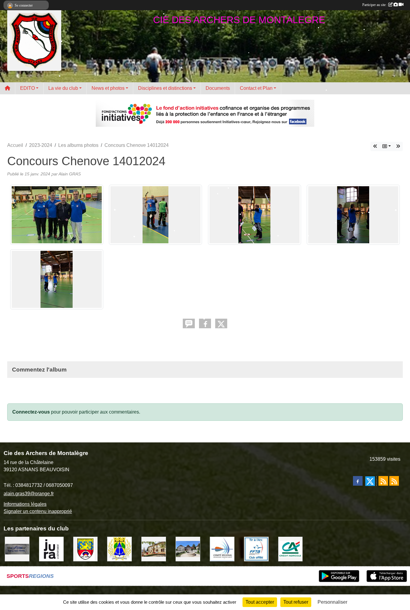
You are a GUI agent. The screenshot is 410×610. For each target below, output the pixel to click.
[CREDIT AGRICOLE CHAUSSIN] (290, 548)
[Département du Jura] (51, 548)
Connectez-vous (31, 411)
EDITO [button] (27, 88)
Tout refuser (295, 602)
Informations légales (25, 504)
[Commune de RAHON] (188, 548)
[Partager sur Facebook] (205, 323)
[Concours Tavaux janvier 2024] (375, 146)
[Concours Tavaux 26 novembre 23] (398, 146)
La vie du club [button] (63, 88)
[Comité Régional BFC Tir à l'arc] (222, 548)
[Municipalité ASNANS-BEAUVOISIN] (119, 548)
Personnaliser (332, 602)
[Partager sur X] (221, 323)
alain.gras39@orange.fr (29, 493)
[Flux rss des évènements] (394, 481)
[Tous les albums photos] (386, 146)
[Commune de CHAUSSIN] (153, 548)
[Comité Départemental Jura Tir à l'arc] (85, 548)
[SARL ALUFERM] (17, 548)
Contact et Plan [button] (256, 88)
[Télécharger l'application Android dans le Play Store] (339, 576)
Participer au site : (375, 5)
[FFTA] (256, 548)
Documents (218, 88)
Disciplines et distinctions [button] (165, 88)
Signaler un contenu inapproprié (38, 511)
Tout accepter (260, 602)
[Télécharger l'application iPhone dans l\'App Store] (386, 576)
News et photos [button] (108, 88)
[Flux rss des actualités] (383, 481)
